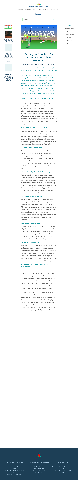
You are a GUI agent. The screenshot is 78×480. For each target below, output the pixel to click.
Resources (46, 9)
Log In (58, 9)
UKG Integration (39, 465)
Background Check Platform (14, 474)
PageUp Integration (39, 468)
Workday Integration (39, 470)
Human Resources (69, 37)
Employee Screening (69, 34)
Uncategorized (69, 43)
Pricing (35, 9)
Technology (28, 9)
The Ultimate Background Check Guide (63, 465)
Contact (52, 9)
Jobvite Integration (39, 466)
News (40, 9)
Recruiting (69, 40)
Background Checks (69, 28)
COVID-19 (69, 31)
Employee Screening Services (14, 465)
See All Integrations (39, 472)
